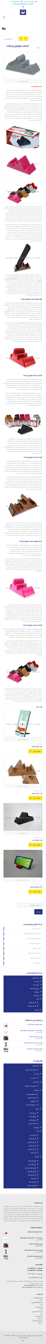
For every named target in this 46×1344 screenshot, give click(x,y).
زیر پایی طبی (33, 1112)
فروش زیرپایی (32, 1123)
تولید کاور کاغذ (32, 1160)
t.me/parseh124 (33, 1277)
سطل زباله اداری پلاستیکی (34, 938)
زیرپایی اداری (32, 1116)
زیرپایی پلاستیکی (34, 988)
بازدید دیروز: (38, 1307)
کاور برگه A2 (37, 963)
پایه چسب (36, 981)
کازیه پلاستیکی (32, 1142)
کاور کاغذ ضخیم (32, 1185)
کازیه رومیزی (32, 1145)
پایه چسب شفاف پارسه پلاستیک (32, 933)
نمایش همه (8, 39)
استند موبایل (35, 977)
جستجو (38, 911)
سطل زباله (36, 995)
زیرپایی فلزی (32, 1120)
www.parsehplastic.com (29, 1287)
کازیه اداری (33, 1135)
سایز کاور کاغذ (32, 1164)
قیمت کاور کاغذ (32, 1175)
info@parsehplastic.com (22, 4)
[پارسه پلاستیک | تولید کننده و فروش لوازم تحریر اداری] (23, 17)
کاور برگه (33, 1178)
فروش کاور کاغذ (31, 1171)
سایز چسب (33, 1078)
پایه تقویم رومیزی (31, 1094)
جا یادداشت (36, 984)
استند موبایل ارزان (37, 840)
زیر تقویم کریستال (31, 1104)
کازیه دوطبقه (32, 1002)
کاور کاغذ (36, 1010)
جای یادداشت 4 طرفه (30, 1086)
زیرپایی (37, 1108)
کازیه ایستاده (32, 1138)
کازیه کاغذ (33, 1152)
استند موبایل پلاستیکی (36, 886)
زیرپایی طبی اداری (36, 928)
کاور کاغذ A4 (32, 1182)
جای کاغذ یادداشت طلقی (34, 953)
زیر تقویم (36, 1090)
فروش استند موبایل (35, 958)
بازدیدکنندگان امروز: (36, 1302)
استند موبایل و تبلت (23, 322)
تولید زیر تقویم (37, 948)
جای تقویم (33, 1101)
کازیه (37, 999)
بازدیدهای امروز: (37, 1298)
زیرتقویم (36, 992)
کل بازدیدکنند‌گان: (37, 1321)
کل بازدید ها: (38, 1316)
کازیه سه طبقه (32, 1006)
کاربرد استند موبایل (37, 793)
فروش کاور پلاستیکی (30, 1168)
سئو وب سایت (26, 1335)
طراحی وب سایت (37, 1335)
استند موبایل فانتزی (37, 746)
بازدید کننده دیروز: (37, 1312)
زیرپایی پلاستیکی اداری (35, 943)
